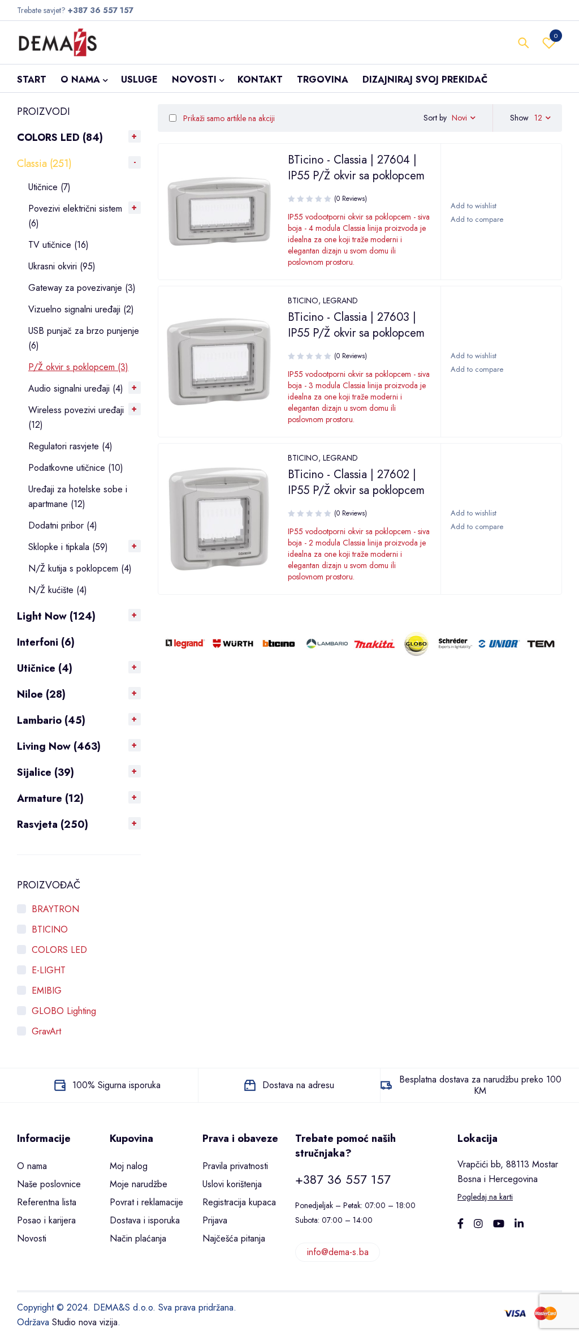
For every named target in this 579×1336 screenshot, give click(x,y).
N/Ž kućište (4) (57, 589)
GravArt (46, 1031)
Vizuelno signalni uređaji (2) (81, 309)
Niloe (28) (41, 694)
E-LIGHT (49, 970)
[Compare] (476, 219)
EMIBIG (47, 990)
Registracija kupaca (239, 1202)
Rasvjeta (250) (52, 824)
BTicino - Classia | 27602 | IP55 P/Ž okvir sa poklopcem (356, 482)
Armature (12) (50, 798)
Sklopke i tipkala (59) (68, 546)
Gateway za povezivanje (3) (82, 287)
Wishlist (556, 35)
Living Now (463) (59, 746)
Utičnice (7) (49, 187)
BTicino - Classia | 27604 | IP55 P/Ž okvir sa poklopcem (356, 168)
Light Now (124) (56, 616)
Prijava (214, 1220)
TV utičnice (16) (58, 244)
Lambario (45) (51, 720)
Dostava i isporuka (145, 1220)
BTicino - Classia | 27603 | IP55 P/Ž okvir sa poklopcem (356, 325)
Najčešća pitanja (233, 1238)
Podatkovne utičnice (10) (75, 467)
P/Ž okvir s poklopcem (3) (78, 366)
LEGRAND (340, 300)
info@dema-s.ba (338, 1251)
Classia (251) (44, 163)
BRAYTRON (55, 909)
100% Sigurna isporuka (116, 1085)
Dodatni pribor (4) (62, 525)
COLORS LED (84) (60, 137)
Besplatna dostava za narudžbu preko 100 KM (480, 1085)
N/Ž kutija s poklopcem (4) (80, 568)
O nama (32, 1165)
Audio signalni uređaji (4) (75, 388)
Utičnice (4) (44, 668)
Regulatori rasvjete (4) (70, 446)
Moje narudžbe (138, 1184)
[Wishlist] (473, 206)
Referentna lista (46, 1202)
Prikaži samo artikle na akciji (228, 118)
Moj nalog (129, 1165)
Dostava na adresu (298, 1085)
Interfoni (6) (46, 642)
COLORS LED (59, 949)
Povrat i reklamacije (146, 1202)
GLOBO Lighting (64, 1010)
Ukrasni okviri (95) (62, 266)
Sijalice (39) (45, 772)
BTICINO (50, 929)
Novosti (31, 1238)
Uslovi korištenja (232, 1184)
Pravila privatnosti (235, 1165)
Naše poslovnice (49, 1184)
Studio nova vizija (85, 1322)
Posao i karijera (46, 1220)
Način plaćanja (138, 1238)
